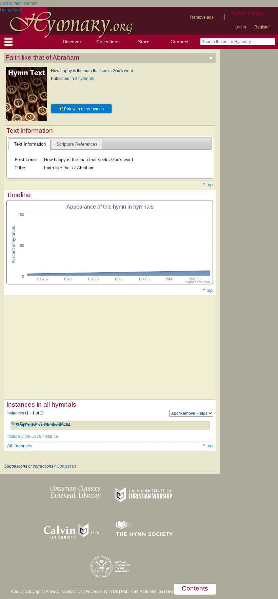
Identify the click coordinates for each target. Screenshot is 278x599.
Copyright (34, 591)
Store (144, 41)
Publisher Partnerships (142, 591)
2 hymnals (84, 78)
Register (262, 27)
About (16, 591)
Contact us (66, 466)
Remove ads (202, 17)
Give (170, 591)
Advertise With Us (101, 591)
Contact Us (72, 591)
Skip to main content (18, 3)
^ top (208, 184)
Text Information (30, 144)
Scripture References (77, 144)
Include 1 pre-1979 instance (32, 436)
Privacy (52, 591)
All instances (20, 445)
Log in (240, 27)
